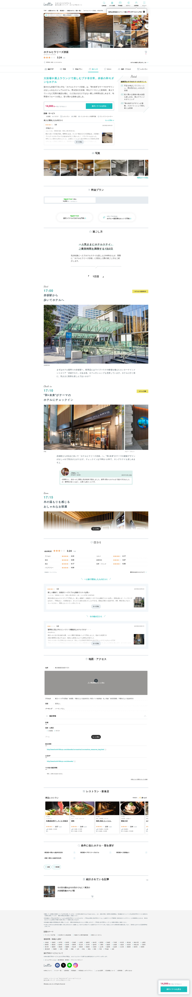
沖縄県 (55, 949)
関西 (72, 949)
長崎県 (129, 947)
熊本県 (135, 947)
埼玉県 (122, 942)
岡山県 (74, 947)
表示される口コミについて (137, 572)
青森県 (53, 942)
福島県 (88, 942)
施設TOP (50, 69)
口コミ (109, 69)
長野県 (74, 944)
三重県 (101, 944)
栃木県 (94, 942)
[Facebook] (57, 965)
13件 (64, 58)
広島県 (94, 947)
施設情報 (52, 716)
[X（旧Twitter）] (63, 965)
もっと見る (108, 120)
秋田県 (67, 942)
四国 (95, 949)
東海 (89, 949)
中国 (100, 949)
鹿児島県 (47, 949)
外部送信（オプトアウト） (86, 970)
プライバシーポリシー (77, 960)
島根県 (88, 947)
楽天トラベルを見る (99, 106)
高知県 (60, 947)
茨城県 (108, 942)
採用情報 (120, 970)
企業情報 (66, 970)
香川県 (47, 947)
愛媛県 (67, 947)
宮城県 (74, 942)
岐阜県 (60, 944)
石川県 (88, 944)
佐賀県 (115, 947)
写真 (64, 69)
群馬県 (101, 942)
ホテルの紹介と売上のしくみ (138, 62)
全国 (61, 949)
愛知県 (53, 944)
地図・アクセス (126, 69)
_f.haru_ (73, 473)
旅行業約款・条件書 (63, 960)
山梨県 (143, 942)
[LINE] (69, 965)
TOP (45, 10)
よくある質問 (99, 970)
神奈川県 (136, 942)
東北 (83, 949)
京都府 (115, 944)
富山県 (81, 944)
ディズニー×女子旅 (50, 935)
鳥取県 (81, 947)
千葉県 (115, 942)
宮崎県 (142, 947)
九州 (78, 949)
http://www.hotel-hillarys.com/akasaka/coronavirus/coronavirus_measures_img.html (75, 749)
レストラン (143, 69)
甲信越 (106, 949)
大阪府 (122, 944)
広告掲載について (110, 970)
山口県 (101, 947)
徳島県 (53, 947)
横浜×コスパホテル (96, 935)
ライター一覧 (57, 970)
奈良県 (129, 944)
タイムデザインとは (50, 960)
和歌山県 (136, 944)
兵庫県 (143, 944)
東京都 (129, 942)
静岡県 (47, 944)
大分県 (122, 947)
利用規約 (73, 970)
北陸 (113, 949)
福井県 (94, 944)
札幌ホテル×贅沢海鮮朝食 (81, 935)
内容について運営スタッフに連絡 (139, 779)
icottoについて (48, 970)
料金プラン (78, 69)
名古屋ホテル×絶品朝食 (64, 935)
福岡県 (108, 947)
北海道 (47, 942)
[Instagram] (75, 965)
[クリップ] (92, 896)
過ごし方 (95, 69)
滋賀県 (108, 944)
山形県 (81, 942)
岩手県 (60, 942)
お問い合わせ (128, 970)
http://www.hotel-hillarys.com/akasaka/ (60, 761)
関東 (66, 949)
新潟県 (67, 944)
